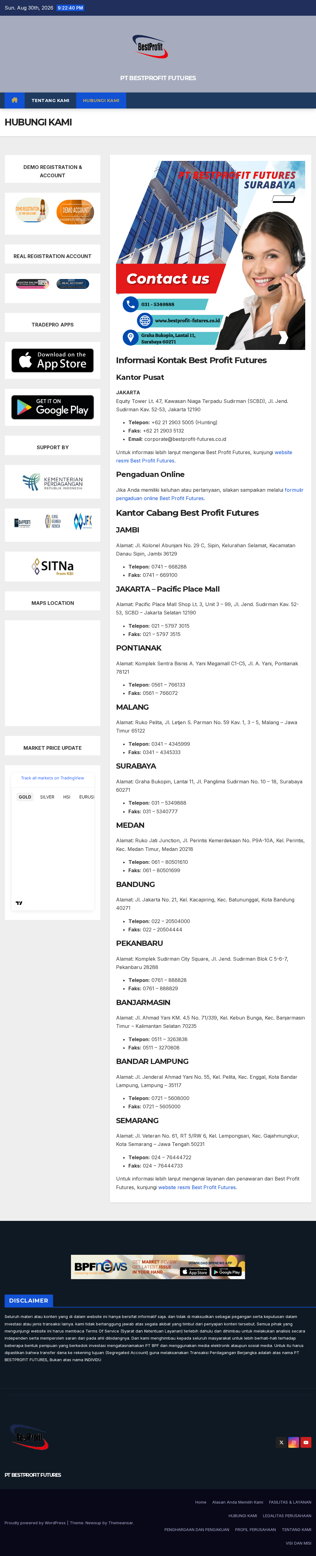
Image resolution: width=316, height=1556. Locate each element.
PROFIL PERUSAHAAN (255, 1529)
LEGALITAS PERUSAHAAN (287, 1515)
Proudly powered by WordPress (36, 1522)
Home (200, 1502)
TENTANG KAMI (50, 100)
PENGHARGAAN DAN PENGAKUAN (196, 1529)
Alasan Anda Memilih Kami (237, 1502)
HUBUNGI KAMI (101, 100)
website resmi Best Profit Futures (197, 1187)
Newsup (93, 1522)
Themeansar (120, 1522)
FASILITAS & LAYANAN (290, 1502)
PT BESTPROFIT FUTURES (158, 78)
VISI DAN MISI (298, 1543)
